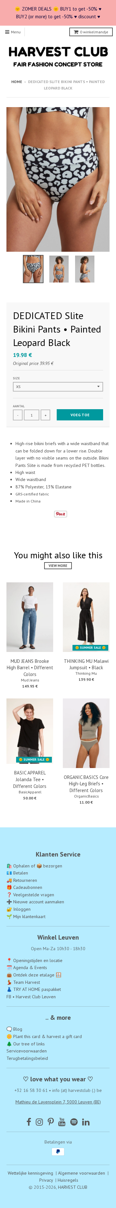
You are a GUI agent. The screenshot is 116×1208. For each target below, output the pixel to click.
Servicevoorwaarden (26, 1051)
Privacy (46, 1180)
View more (58, 565)
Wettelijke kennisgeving (30, 1173)
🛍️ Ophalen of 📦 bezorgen (34, 866)
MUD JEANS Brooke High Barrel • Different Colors (30, 668)
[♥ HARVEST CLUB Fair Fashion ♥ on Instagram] (39, 1122)
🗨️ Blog (14, 1029)
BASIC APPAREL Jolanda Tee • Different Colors (29, 779)
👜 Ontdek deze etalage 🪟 (33, 975)
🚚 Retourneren (21, 880)
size (16, 378)
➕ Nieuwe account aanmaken (35, 902)
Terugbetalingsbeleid (27, 1058)
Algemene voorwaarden (81, 1173)
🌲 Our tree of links (25, 1044)
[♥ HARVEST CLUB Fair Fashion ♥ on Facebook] (28, 1122)
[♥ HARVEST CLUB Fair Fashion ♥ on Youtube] (62, 1122)
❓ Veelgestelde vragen (30, 895)
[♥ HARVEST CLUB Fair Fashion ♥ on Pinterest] (51, 1122)
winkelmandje (94, 32)
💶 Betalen (17, 873)
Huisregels (68, 1180)
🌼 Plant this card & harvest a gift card (44, 1036)
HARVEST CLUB (72, 1187)
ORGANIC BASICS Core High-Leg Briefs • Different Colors (86, 784)
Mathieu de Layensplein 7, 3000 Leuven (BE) (58, 1102)
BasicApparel (30, 792)
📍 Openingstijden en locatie (34, 960)
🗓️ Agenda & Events (26, 967)
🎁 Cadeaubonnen (24, 887)
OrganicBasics (86, 796)
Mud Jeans (30, 680)
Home (16, 81)
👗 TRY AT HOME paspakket (33, 989)
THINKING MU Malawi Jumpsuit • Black (86, 664)
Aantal (18, 406)
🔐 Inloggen (18, 909)
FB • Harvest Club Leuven (31, 997)
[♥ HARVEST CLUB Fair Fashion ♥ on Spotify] (74, 1122)
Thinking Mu (86, 673)
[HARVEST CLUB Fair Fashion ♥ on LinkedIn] (86, 1122)
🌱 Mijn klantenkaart (25, 916)
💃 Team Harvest (23, 982)
